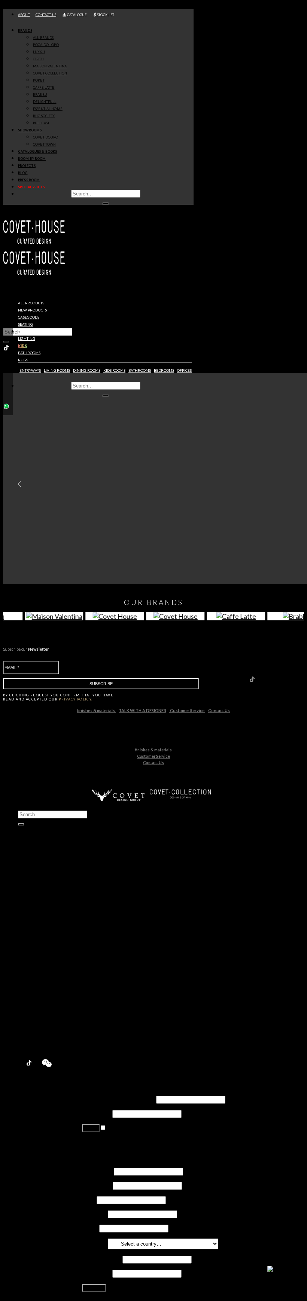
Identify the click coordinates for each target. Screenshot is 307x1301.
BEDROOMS (164, 370)
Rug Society (48, 971)
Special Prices (37, 1042)
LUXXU (39, 52)
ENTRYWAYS (30, 370)
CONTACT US (46, 15)
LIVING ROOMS (57, 370)
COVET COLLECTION (50, 73)
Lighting (26, 339)
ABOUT (24, 15)
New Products (38, 886)
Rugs (23, 360)
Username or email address (118, 1099)
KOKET (39, 80)
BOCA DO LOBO (46, 45)
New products (32, 310)
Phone (90, 1227)
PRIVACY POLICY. (75, 699)
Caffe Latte (47, 942)
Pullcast (43, 978)
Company (94, 1213)
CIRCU (38, 59)
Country (94, 1243)
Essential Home (53, 964)
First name (97, 1170)
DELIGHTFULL (44, 102)
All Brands (43, 38)
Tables (24, 331)
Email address (101, 1258)
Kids (22, 346)
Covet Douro (45, 137)
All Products (31, 303)
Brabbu (43, 950)
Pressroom (33, 1035)
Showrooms (30, 130)
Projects (27, 166)
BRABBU (40, 94)
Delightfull (46, 957)
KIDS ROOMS (114, 370)
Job (88, 1199)
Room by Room (32, 158)
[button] (17, 484)
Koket (41, 935)
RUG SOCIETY (44, 116)
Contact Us (219, 710)
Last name (97, 1185)
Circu (40, 914)
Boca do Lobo (51, 900)
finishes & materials (96, 710)
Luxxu (40, 907)
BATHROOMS (139, 370)
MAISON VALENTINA (50, 66)
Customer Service (187, 710)
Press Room (29, 180)
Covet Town (48, 999)
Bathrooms (29, 353)
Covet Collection (54, 928)
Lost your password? (108, 1141)
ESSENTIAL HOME (48, 109)
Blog (23, 173)
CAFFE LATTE (43, 87)
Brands (25, 30)
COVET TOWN (44, 144)
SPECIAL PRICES (31, 187)
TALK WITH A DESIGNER (142, 710)
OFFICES (184, 370)
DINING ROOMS (86, 370)
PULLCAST (41, 123)
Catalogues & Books (37, 151)
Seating (25, 324)
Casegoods (28, 317)
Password (96, 1113)
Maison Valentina (55, 921)
